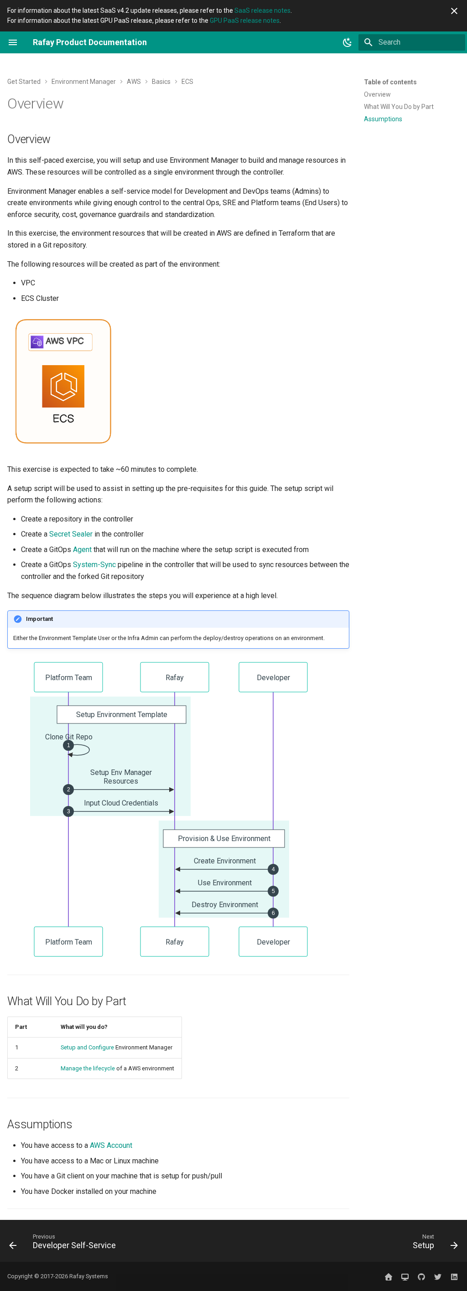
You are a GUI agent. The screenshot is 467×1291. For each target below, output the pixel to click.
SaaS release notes (262, 10)
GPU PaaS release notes (245, 20)
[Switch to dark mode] (347, 42)
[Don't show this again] (454, 10)
